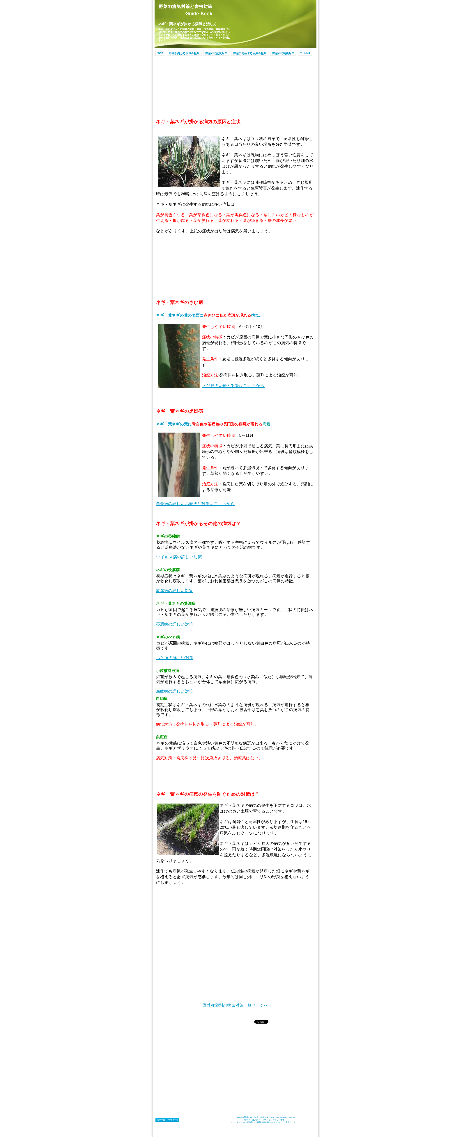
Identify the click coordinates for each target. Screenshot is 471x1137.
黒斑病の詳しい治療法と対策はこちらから (195, 503)
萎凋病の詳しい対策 (174, 624)
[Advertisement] (235, 84)
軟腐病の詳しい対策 (174, 590)
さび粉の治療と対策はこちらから (233, 385)
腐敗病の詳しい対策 (174, 691)
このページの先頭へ (167, 1120)
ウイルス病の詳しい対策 (179, 557)
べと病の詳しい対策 (174, 657)
